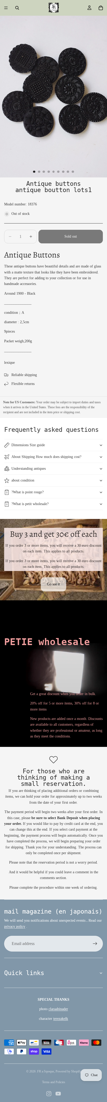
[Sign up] (95, 943)
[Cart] (100, 8)
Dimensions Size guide (28, 445)
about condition (22, 480)
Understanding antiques (28, 469)
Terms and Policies (53, 1082)
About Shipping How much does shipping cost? (46, 457)
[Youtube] (58, 1093)
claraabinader (58, 1009)
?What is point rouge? (27, 492)
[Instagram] (49, 1093)
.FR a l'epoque (45, 1071)
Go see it (53, 584)
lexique (9, 363)
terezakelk (60, 1019)
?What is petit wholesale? (30, 504)
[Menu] (6, 8)
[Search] (17, 8)
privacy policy (14, 926)
